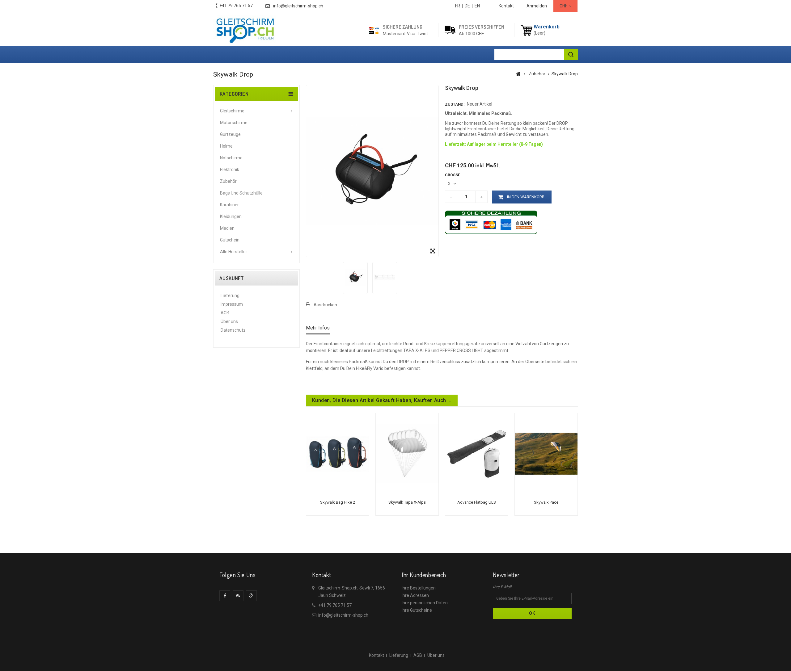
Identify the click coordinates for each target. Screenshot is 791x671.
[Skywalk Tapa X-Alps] (407, 453)
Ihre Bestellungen (419, 587)
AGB (225, 312)
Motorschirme (233, 122)
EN (477, 5)
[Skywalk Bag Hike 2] (337, 453)
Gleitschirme (232, 110)
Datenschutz (233, 330)
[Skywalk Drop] (355, 277)
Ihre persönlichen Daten (425, 602)
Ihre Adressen (415, 595)
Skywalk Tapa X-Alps (407, 502)
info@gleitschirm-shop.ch (298, 5)
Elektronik (229, 169)
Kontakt (506, 5)
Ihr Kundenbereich (424, 575)
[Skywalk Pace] (546, 453)
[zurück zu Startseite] (518, 74)
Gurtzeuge (230, 134)
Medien (227, 228)
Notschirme (231, 157)
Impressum (232, 304)
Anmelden (537, 5)
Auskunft (231, 278)
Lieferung (230, 295)
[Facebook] (225, 596)
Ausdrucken (325, 304)
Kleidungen (231, 216)
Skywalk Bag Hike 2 (337, 502)
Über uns (229, 321)
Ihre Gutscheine (417, 610)
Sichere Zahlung (402, 27)
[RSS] (238, 596)
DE (467, 5)
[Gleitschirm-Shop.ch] (244, 29)
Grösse (453, 175)
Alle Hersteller (233, 251)
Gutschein (229, 239)
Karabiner (229, 204)
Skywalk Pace (546, 502)
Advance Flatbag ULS (476, 502)
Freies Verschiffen (481, 27)
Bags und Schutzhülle (241, 193)
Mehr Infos (318, 328)
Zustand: (454, 104)
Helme (226, 146)
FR (457, 5)
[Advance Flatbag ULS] (476, 453)
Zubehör (228, 181)
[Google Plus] (251, 596)
